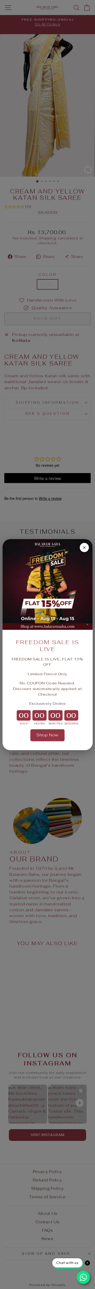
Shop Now (47, 735)
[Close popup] (84, 547)
